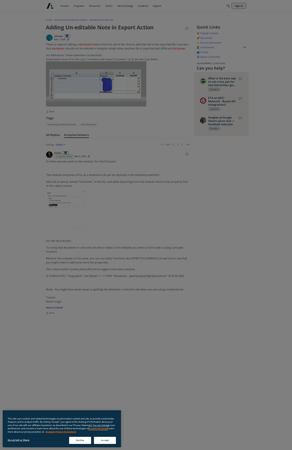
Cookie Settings (98, 428)
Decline (80, 440)
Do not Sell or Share (19, 440)
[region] (62, 428)
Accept (105, 440)
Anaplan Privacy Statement (60, 431)
